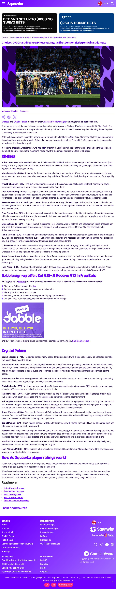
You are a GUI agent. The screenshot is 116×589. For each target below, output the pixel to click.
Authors (5, 528)
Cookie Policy (8, 536)
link (34, 286)
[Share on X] (14, 117)
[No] (112, 581)
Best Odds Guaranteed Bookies (16, 571)
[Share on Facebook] (9, 117)
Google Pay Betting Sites (13, 567)
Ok (47, 585)
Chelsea (5, 121)
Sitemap (6, 551)
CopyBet (44, 571)
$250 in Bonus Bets (78, 23)
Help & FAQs (7, 540)
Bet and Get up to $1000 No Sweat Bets (28, 21)
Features (13, 38)
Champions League (49, 528)
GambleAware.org (80, 341)
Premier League (47, 524)
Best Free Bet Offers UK (13, 564)
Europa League (47, 532)
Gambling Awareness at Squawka (17, 543)
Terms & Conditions (11, 547)
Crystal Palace (20, 121)
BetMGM (44, 564)
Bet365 (43, 560)
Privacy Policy (8, 532)
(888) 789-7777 (31, 28)
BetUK (43, 567)
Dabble (21, 281)
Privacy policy (65, 585)
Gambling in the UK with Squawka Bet (19, 560)
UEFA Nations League (50, 543)
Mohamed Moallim (10, 111)
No (53, 585)
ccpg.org (44, 28)
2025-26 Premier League (54, 121)
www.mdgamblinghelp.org (15, 30)
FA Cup (43, 536)
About (4, 524)
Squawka (5, 38)
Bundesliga (45, 540)
